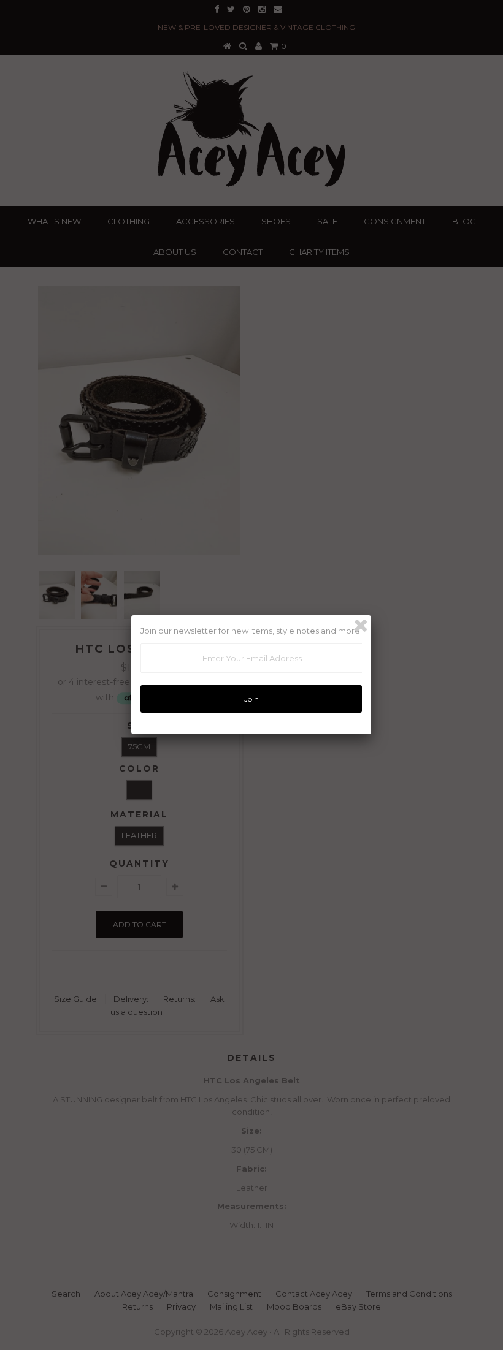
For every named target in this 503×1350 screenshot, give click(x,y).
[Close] (360, 625)
